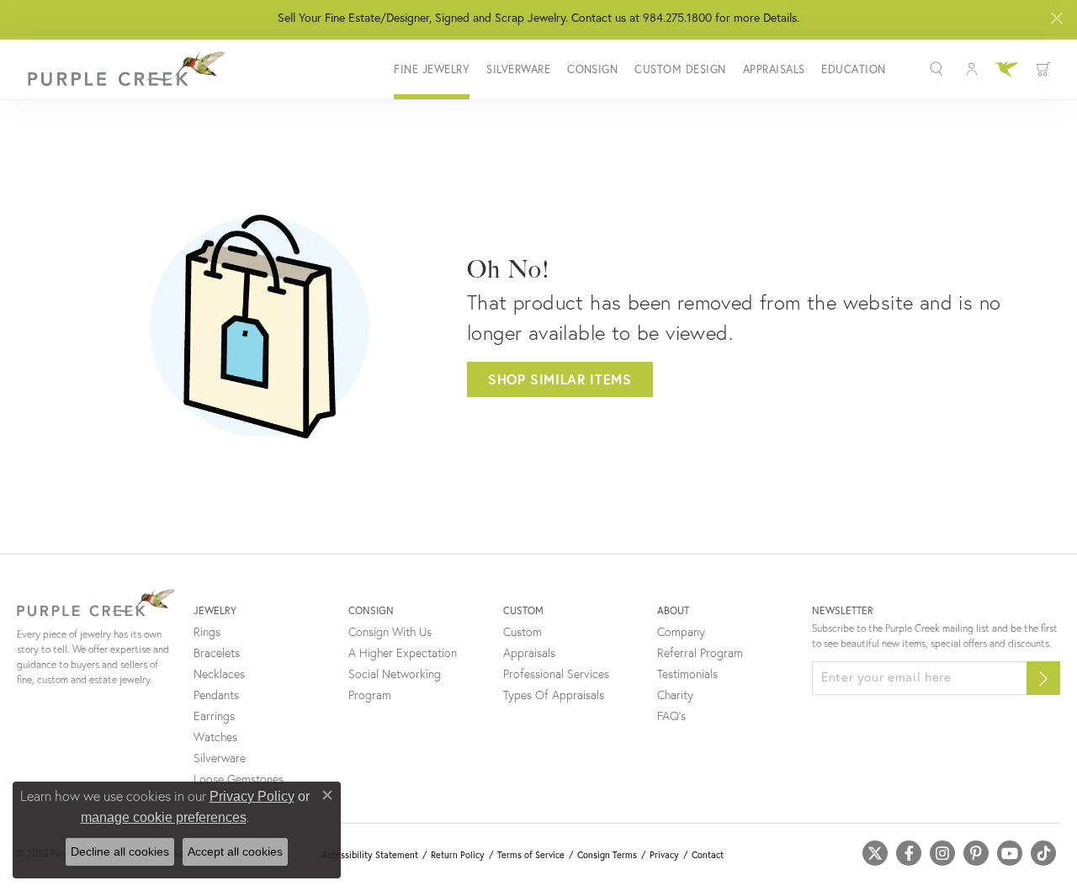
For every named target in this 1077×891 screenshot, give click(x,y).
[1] (1043, 678)
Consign (592, 69)
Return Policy (458, 855)
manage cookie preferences (164, 817)
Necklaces (219, 674)
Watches (215, 737)
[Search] (938, 69)
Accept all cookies (235, 851)
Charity (675, 695)
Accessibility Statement (369, 855)
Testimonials (687, 674)
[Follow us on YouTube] (1009, 853)
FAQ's (671, 716)
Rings (207, 631)
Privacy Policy (252, 796)
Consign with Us (390, 631)
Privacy (664, 855)
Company (681, 631)
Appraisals (774, 69)
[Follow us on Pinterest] (976, 853)
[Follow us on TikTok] (1043, 853)
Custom (522, 631)
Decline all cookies (120, 851)
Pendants (216, 695)
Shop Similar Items (560, 379)
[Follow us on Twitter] (875, 853)
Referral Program (700, 652)
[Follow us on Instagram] (942, 853)
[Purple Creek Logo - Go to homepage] (122, 69)
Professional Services (556, 674)
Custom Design (679, 69)
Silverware (518, 69)
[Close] (1056, 18)
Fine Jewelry (432, 69)
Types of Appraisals (553, 695)
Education (853, 69)
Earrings (214, 716)
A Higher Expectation (402, 652)
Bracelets (217, 652)
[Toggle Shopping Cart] (1043, 69)
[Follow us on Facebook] (908, 853)
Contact (708, 855)
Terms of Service (531, 855)
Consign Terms (607, 855)
